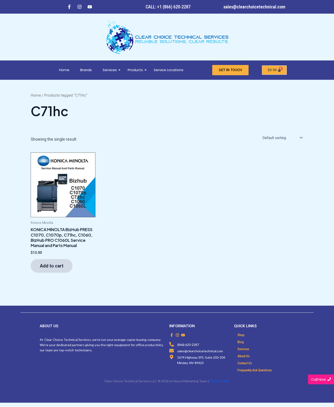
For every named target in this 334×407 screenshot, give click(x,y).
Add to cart (51, 266)
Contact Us (244, 363)
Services (110, 69)
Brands (86, 69)
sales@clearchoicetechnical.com (254, 7)
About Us (243, 356)
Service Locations (168, 69)
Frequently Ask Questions (254, 370)
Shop (240, 335)
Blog (240, 342)
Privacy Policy (220, 381)
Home (64, 69)
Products (135, 69)
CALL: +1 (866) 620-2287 (168, 7)
